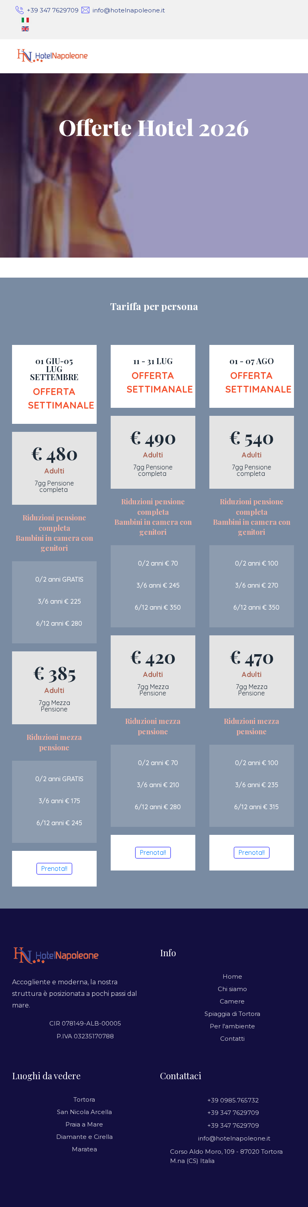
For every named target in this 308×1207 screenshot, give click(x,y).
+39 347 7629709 (53, 10)
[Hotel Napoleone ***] (55, 56)
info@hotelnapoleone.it (129, 10)
